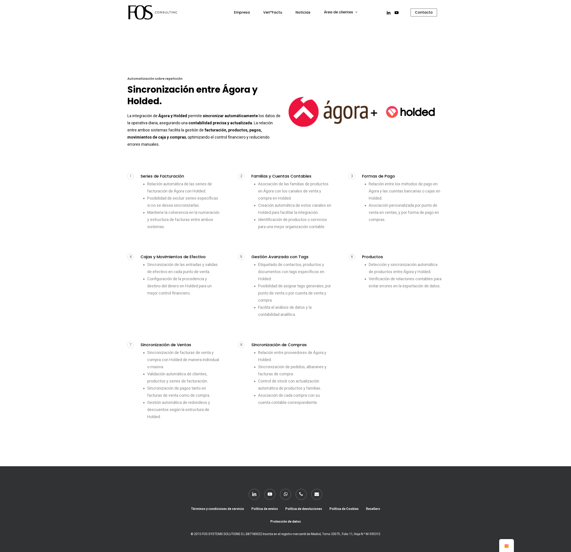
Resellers (373, 509)
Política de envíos (264, 509)
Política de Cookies (344, 509)
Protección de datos (285, 521)
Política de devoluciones (303, 509)
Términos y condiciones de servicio (217, 509)
